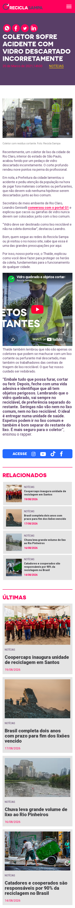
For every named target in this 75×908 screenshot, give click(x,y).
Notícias (56, 66)
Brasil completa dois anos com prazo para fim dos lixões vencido (37, 736)
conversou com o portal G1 (48, 207)
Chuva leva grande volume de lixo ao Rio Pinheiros (36, 812)
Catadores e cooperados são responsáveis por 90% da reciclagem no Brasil (42, 567)
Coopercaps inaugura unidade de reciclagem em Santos (37, 659)
